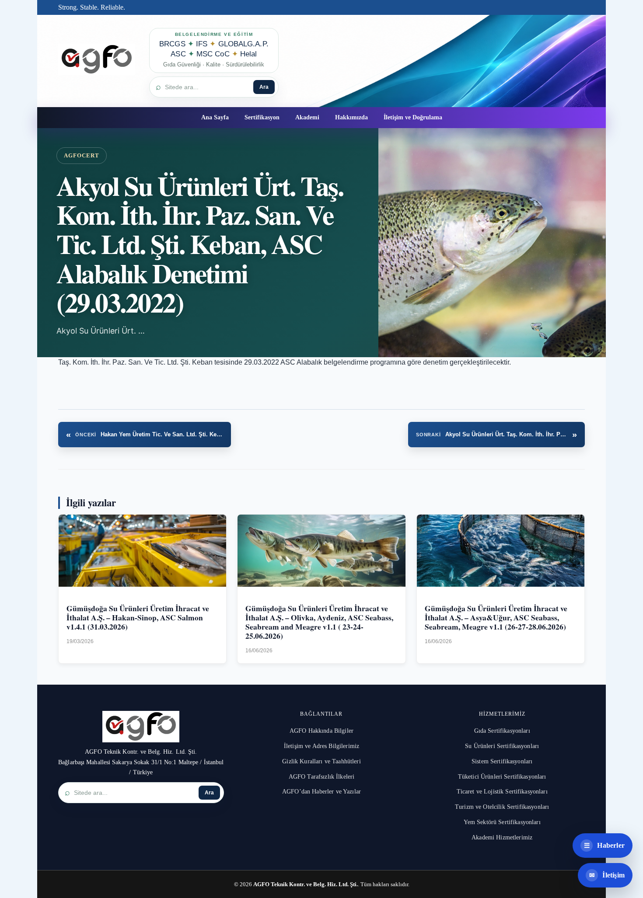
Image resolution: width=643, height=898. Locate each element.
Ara (264, 87)
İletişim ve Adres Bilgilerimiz (321, 746)
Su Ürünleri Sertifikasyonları (502, 746)
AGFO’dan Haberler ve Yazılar (321, 791)
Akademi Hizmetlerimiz (502, 837)
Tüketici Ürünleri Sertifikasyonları (502, 776)
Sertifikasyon (262, 117)
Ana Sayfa (215, 117)
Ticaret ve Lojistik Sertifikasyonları (502, 791)
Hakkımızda (351, 117)
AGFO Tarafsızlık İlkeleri (322, 776)
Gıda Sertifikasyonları (502, 730)
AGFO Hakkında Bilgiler (321, 730)
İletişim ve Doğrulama (413, 117)
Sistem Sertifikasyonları (502, 761)
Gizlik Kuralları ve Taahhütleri (321, 761)
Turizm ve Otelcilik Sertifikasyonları (502, 807)
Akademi (307, 117)
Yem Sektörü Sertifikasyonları (502, 822)
